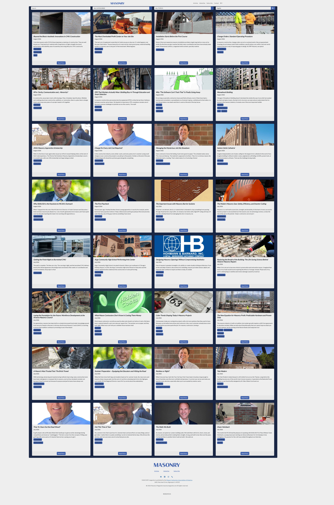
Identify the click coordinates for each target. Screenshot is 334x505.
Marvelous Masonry (222, 163)
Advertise (202, 3)
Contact (216, 3)
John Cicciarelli (98, 272)
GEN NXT (220, 442)
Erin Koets (159, 104)
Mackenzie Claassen (39, 383)
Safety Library (98, 110)
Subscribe (210, 3)
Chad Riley (159, 328)
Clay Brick (224, 111)
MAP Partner (98, 52)
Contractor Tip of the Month (163, 163)
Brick (219, 111)
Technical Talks (37, 52)
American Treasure (222, 108)
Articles (195, 3)
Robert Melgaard (38, 216)
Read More (61, 63)
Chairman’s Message (100, 219)
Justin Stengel (221, 439)
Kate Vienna (37, 104)
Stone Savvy (159, 331)
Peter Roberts (37, 49)
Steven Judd (159, 216)
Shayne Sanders (228, 330)
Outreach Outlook (38, 219)
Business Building (99, 163)
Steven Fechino (37, 160)
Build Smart (159, 108)
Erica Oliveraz (160, 272)
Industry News (37, 333)
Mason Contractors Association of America (179, 480)
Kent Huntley (98, 216)
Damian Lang (159, 160)
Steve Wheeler (98, 49)
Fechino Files (37, 163)
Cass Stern (220, 104)
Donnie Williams (221, 49)
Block (35, 55)
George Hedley (98, 160)
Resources (220, 52)
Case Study (97, 275)
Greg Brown (98, 106)
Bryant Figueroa (221, 216)
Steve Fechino (98, 439)
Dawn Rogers (37, 330)
